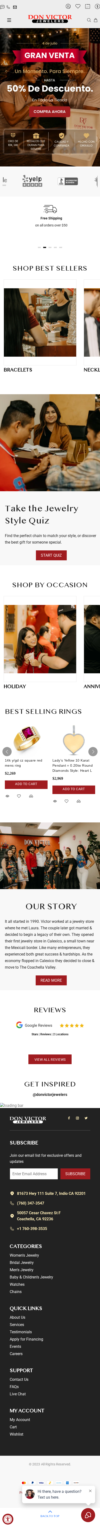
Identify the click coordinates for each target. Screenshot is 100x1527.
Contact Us (19, 1379)
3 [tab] (50, 247)
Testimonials (21, 1332)
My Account (20, 1419)
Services (17, 1324)
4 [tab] (55, 247)
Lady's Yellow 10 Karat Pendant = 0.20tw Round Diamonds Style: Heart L (72, 765)
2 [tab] (44, 247)
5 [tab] (60, 247)
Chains (16, 1291)
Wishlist (16, 1434)
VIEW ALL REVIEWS (50, 1059)
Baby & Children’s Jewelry (31, 1277)
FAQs (14, 1386)
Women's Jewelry (24, 1255)
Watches (17, 1284)
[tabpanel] (50, 215)
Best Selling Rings (43, 712)
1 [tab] (39, 247)
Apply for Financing (26, 1339)
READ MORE (51, 980)
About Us (17, 1317)
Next (93, 751)
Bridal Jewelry (22, 1262)
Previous (7, 751)
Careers (16, 1353)
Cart (13, 1427)
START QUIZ (51, 555)
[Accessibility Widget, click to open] (7, 1519)
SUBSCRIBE (75, 1174)
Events (15, 1346)
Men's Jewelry (21, 1270)
